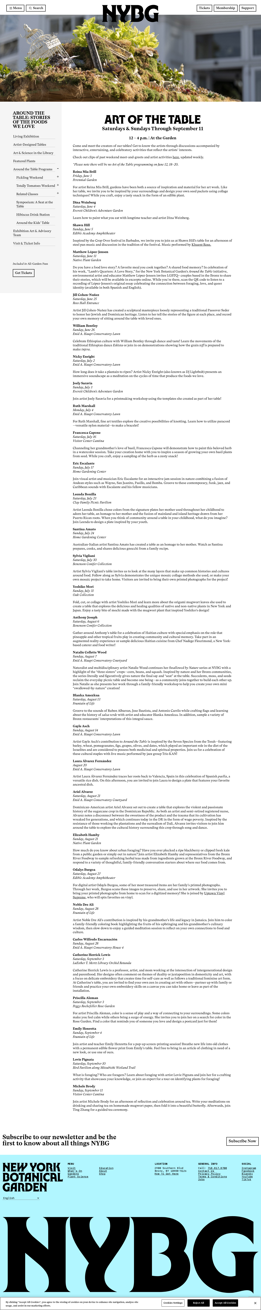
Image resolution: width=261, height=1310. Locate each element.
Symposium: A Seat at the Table (34, 204)
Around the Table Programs (32, 169)
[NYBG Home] (130, 13)
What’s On (75, 1170)
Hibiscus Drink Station (33, 214)
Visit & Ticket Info (26, 243)
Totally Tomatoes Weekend (35, 186)
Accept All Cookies (225, 1303)
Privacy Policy (209, 1173)
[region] (130, 1303)
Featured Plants (24, 161)
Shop (102, 1173)
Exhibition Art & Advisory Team (32, 233)
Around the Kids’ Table (32, 223)
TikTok (246, 1179)
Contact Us (206, 1170)
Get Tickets (23, 273)
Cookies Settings (173, 1303)
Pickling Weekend (29, 177)
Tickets (204, 8)
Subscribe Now (242, 1141)
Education (106, 1168)
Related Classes (27, 194)
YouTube (247, 1176)
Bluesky (247, 1173)
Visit (72, 1168)
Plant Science (78, 1176)
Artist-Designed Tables (29, 144)
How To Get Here (167, 1173)
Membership (225, 8)
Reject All (198, 1303)
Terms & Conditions (212, 1176)
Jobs (201, 1179)
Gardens (73, 1173)
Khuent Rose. (201, 244)
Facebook (248, 1170)
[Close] (255, 1303)
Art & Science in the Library (33, 153)
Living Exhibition (26, 136)
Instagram (249, 1168)
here (176, 157)
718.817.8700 (217, 1168)
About (103, 1170)
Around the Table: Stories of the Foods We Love (31, 120)
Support (247, 8)
